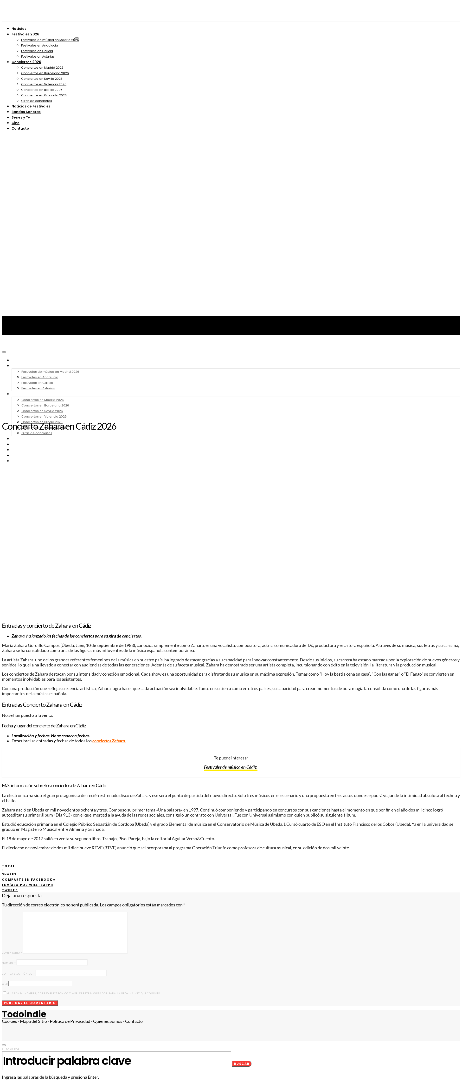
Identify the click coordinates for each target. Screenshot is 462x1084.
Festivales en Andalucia (39, 45)
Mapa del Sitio (33, 1021)
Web (5, 984)
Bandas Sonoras (26, 111)
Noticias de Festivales (31, 106)
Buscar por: (11, 1049)
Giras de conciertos (36, 101)
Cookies (9, 1021)
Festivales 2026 (25, 34)
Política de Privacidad (70, 1021)
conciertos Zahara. (109, 740)
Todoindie (24, 1014)
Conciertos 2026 (26, 62)
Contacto (20, 128)
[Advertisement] (231, 380)
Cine (15, 122)
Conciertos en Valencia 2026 (43, 84)
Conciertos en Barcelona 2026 (45, 73)
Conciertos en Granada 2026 (44, 95)
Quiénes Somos (107, 1021)
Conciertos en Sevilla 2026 (42, 78)
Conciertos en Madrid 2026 (42, 67)
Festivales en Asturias (38, 56)
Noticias (19, 28)
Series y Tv (21, 117)
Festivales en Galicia (37, 51)
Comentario (12, 953)
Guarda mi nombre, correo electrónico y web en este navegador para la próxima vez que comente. (83, 993)
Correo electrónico (18, 974)
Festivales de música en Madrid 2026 (50, 40)
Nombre (9, 963)
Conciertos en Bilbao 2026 (41, 89)
